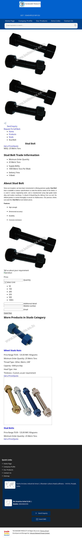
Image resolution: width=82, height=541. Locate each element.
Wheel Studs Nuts (12, 350)
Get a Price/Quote (11, 146)
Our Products (41, 21)
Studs (11, 137)
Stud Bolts (9, 428)
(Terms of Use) (44, 531)
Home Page (10, 21)
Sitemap (7, 476)
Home (11, 131)
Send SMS (42, 519)
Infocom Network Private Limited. (40, 533)
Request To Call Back (12, 129)
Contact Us (68, 21)
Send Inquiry (12, 126)
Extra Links (55, 21)
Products (12, 134)
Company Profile (25, 21)
